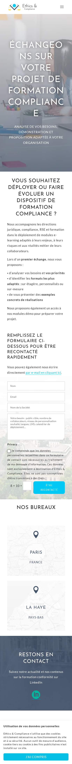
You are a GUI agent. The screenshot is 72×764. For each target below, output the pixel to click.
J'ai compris (36, 757)
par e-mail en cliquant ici (43, 372)
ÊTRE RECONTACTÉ (49, 487)
